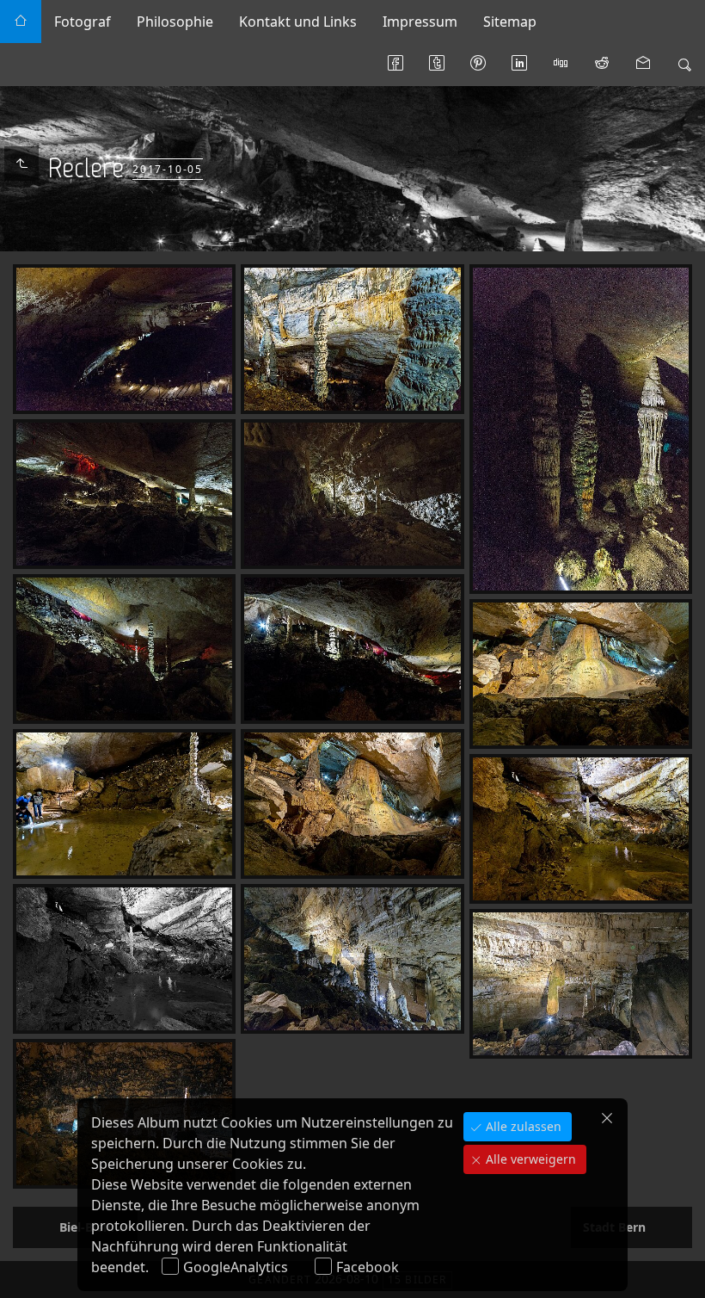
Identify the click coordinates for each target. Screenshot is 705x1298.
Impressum (420, 21)
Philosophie (175, 21)
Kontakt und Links (298, 21)
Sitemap (509, 21)
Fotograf (82, 21)
